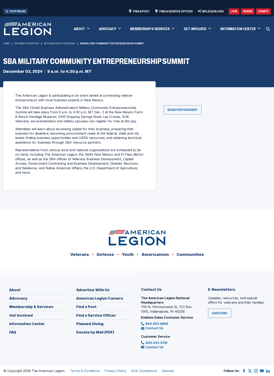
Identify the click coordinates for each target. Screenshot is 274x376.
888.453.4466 (156, 324)
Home (6, 43)
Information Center (26, 43)
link (133, 121)
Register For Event (184, 111)
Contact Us (154, 328)
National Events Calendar (59, 43)
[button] (81, 29)
